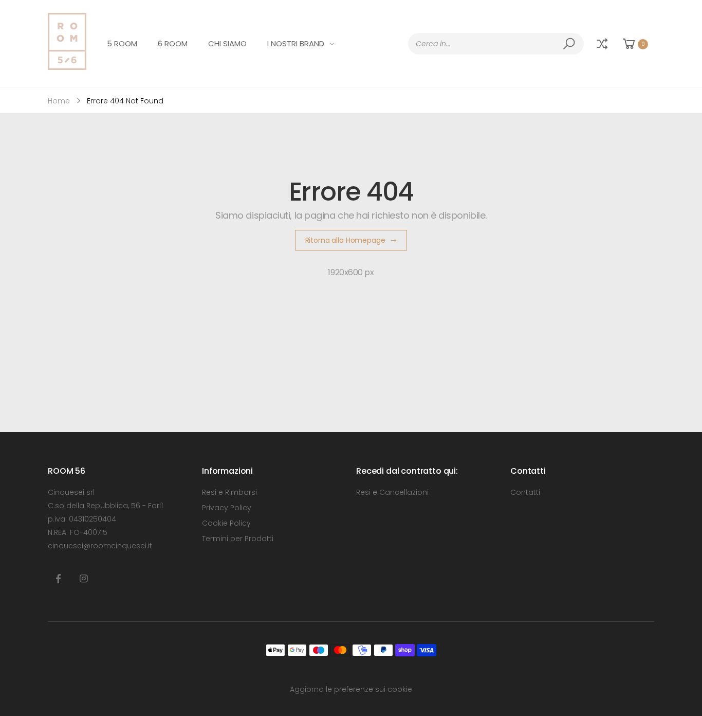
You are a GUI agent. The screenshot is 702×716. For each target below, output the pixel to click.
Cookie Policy (226, 523)
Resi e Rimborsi (229, 492)
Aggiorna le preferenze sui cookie (351, 689)
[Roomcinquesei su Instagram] (83, 579)
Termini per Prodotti (237, 538)
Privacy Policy (226, 508)
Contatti (525, 492)
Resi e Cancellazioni (392, 492)
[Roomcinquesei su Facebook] (58, 579)
